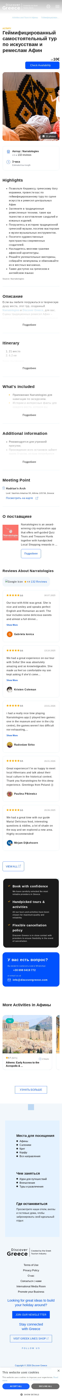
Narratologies (11, 310)
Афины (24, 1141)
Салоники (25, 1145)
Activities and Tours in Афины (25, 18)
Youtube (34, 1355)
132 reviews (24, 155)
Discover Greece (33, 310)
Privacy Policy (31, 1270)
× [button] (58, 1371)
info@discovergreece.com (30, 980)
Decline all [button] (45, 1386)
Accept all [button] (16, 1386)
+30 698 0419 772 (24, 970)
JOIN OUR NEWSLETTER (31, 1314)
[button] (31, 1394)
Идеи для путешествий (33, 1179)
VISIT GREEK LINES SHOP (29, 1338)
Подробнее (31, 553)
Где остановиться (31, 1204)
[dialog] (31, 1383)
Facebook (17, 1355)
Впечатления (27, 1182)
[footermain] (31, 1107)
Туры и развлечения (31, 1186)
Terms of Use (31, 1265)
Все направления (30, 1156)
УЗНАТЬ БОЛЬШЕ (31, 1089)
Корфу (23, 1152)
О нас (31, 1275)
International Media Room (31, 1286)
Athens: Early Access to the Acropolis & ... (22, 1064)
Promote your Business (31, 1291)
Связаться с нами (31, 1281)
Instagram (22, 1355)
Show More (12, 625)
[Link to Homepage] (11, 6)
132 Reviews (39, 581)
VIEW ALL (12, 866)
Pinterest (40, 1355)
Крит (22, 1148)
